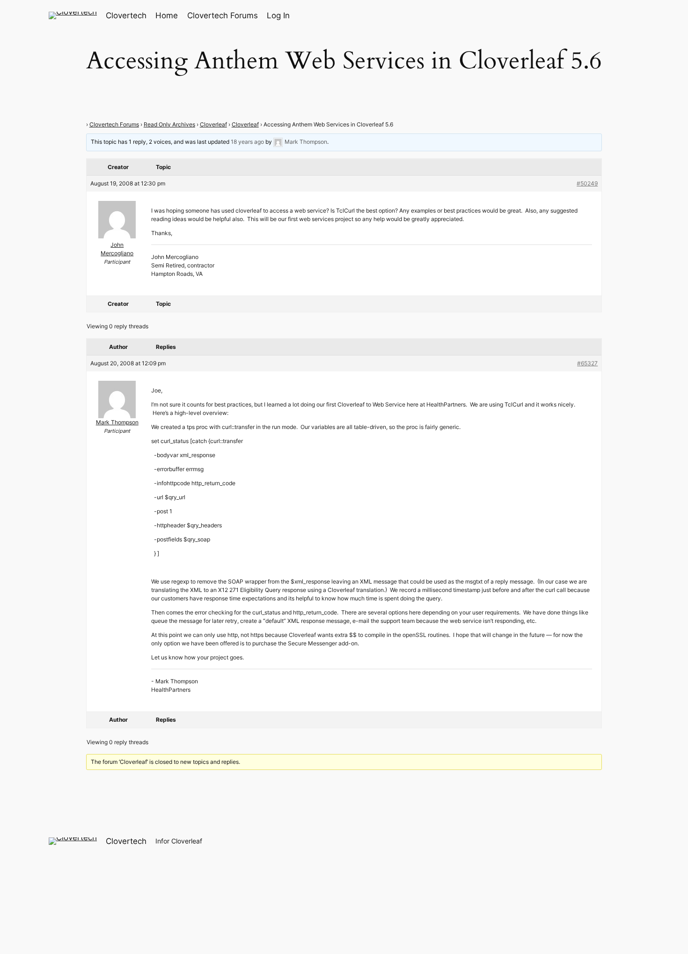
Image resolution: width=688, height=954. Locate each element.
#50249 (587, 183)
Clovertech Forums (114, 124)
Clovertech (126, 15)
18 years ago (247, 141)
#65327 (587, 363)
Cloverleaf (213, 124)
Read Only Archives (169, 124)
